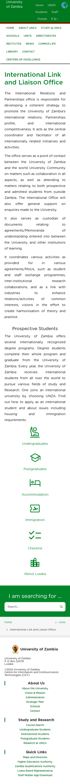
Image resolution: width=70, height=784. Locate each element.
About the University (35, 688)
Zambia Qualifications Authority (35, 766)
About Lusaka (35, 574)
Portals (42, 18)
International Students (35, 734)
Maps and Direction (35, 757)
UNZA (52, 5)
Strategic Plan (35, 701)
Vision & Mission (35, 692)
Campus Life (47, 43)
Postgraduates (35, 469)
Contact (28, 51)
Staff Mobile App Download (35, 775)
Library (12, 51)
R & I (54, 18)
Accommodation (35, 494)
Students (41, 12)
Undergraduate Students (35, 729)
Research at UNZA (35, 743)
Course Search (35, 725)
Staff (55, 12)
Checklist (35, 548)
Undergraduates (35, 443)
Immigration (35, 520)
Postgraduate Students (35, 738)
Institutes (13, 43)
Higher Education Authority (35, 761)
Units (28, 35)
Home (39, 5)
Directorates (46, 35)
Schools (12, 35)
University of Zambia (39, 649)
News (30, 43)
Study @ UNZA (51, 27)
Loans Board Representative (35, 770)
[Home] (15, 649)
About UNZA (28, 27)
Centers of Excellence (23, 59)
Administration (35, 697)
